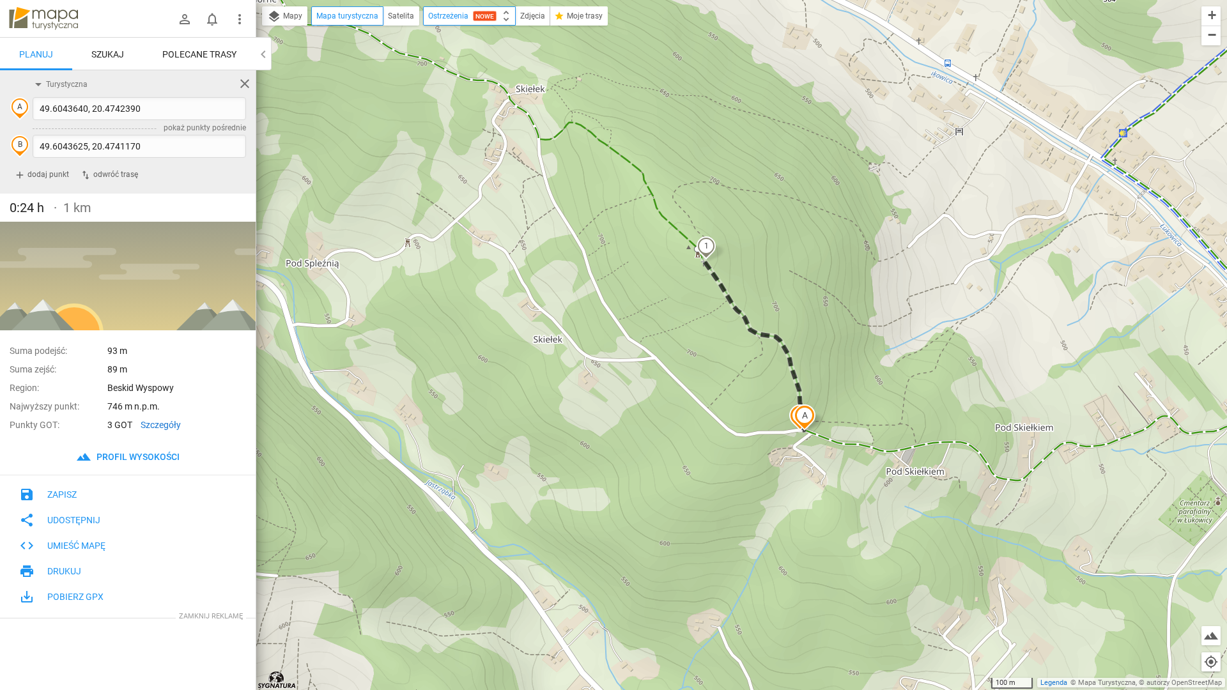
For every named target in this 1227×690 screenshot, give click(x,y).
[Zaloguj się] (184, 19)
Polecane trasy (199, 54)
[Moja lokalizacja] (1211, 661)
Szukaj (107, 54)
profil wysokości (137, 457)
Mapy (291, 16)
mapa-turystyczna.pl (43, 18)
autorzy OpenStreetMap (1184, 682)
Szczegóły (161, 425)
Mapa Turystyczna (1107, 682)
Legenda (1053, 682)
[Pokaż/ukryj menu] (239, 19)
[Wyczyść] (244, 83)
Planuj (36, 54)
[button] (804, 417)
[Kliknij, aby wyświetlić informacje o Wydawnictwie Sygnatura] (277, 680)
